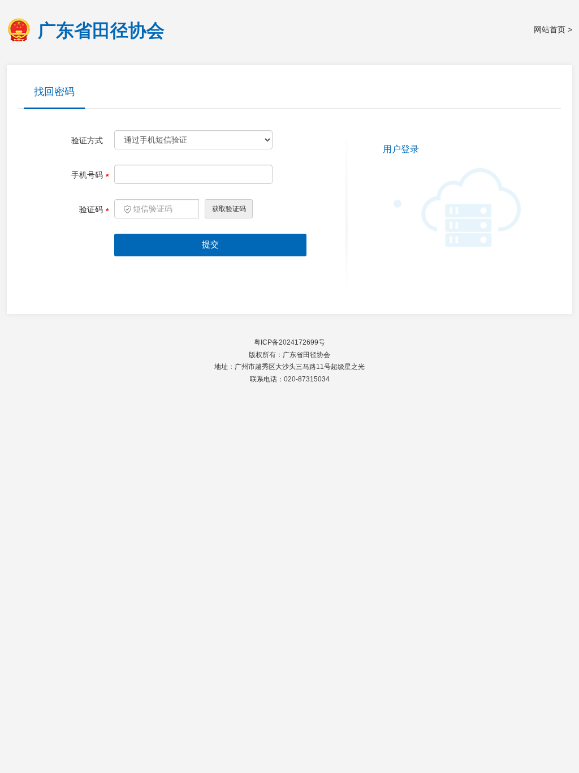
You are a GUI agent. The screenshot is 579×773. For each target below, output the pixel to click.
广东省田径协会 (101, 29)
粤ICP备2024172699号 (289, 342)
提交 (210, 244)
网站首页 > (553, 29)
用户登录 (401, 149)
